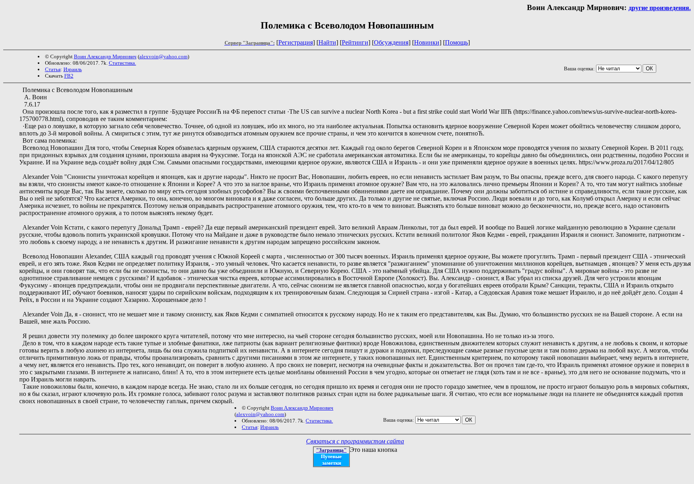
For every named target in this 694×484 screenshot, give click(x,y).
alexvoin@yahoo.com (163, 56)
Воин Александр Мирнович (105, 56)
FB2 (68, 76)
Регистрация (295, 42)
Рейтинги (355, 42)
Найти (327, 42)
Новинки (426, 42)
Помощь (456, 42)
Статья (53, 69)
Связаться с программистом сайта (355, 441)
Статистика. (122, 63)
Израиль (72, 69)
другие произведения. (660, 7)
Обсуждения (391, 42)
